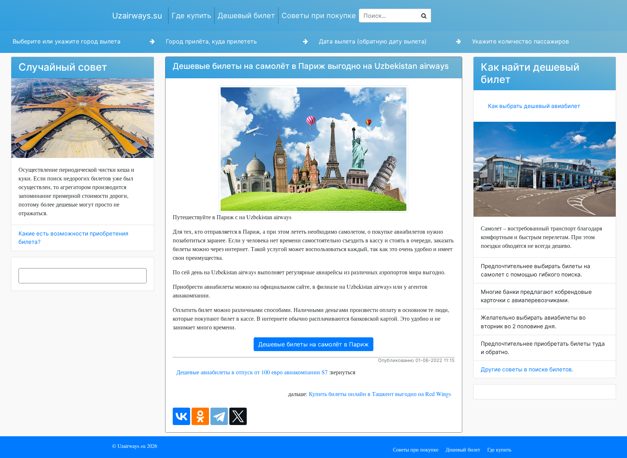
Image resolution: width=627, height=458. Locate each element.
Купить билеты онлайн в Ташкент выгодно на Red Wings (380, 393)
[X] (238, 416)
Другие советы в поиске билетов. (527, 369)
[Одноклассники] (200, 416)
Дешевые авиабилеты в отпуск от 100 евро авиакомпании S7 (252, 372)
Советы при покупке (319, 15)
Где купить (191, 15)
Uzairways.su (137, 15)
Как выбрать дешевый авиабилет (534, 106)
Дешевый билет (246, 15)
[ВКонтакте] (181, 416)
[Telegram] (219, 416)
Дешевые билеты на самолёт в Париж (313, 344)
